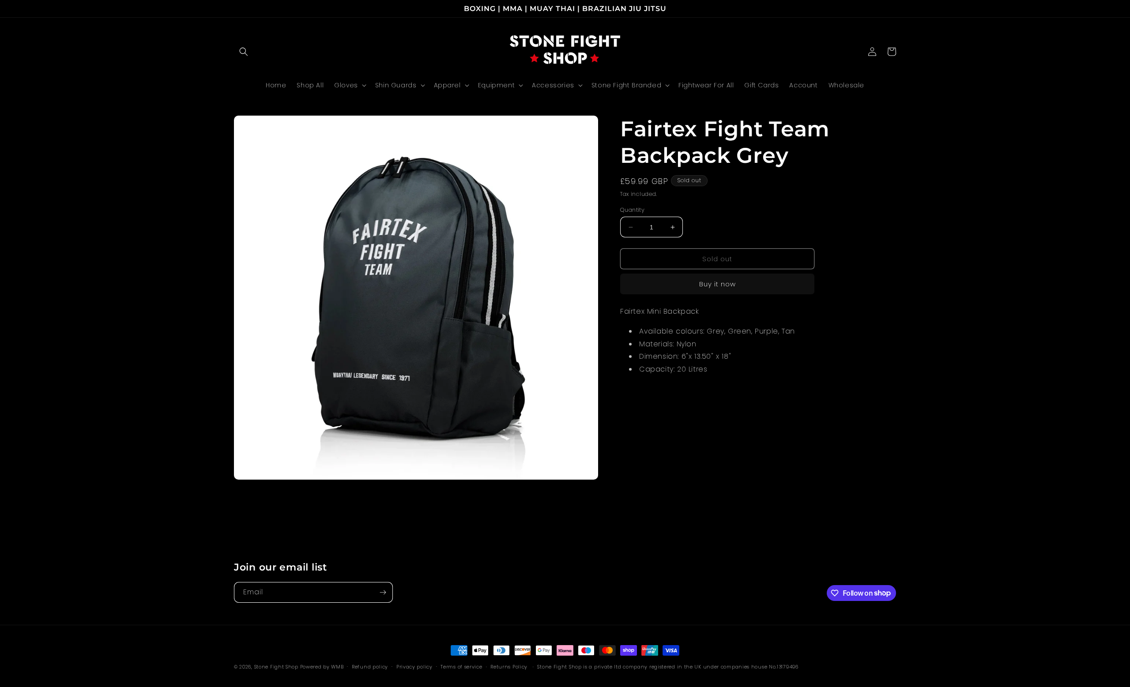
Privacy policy (414, 666)
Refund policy (370, 666)
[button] (243, 51)
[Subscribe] (382, 592)
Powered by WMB (322, 666)
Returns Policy (508, 666)
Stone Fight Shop (276, 666)
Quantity (632, 210)
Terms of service (461, 666)
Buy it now (717, 284)
